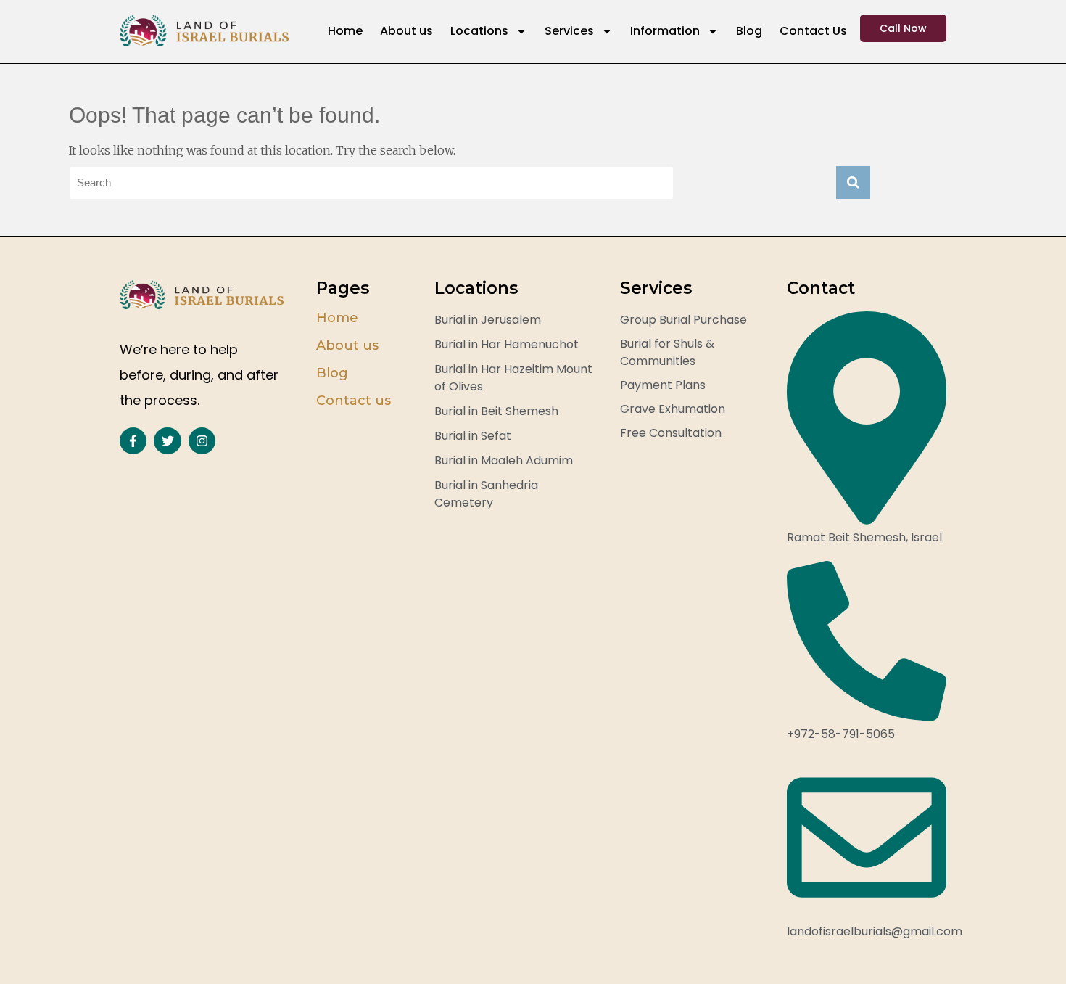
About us (406, 30)
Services (569, 30)
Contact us (353, 401)
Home (345, 30)
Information (665, 30)
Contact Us (813, 30)
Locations (479, 30)
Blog (749, 30)
